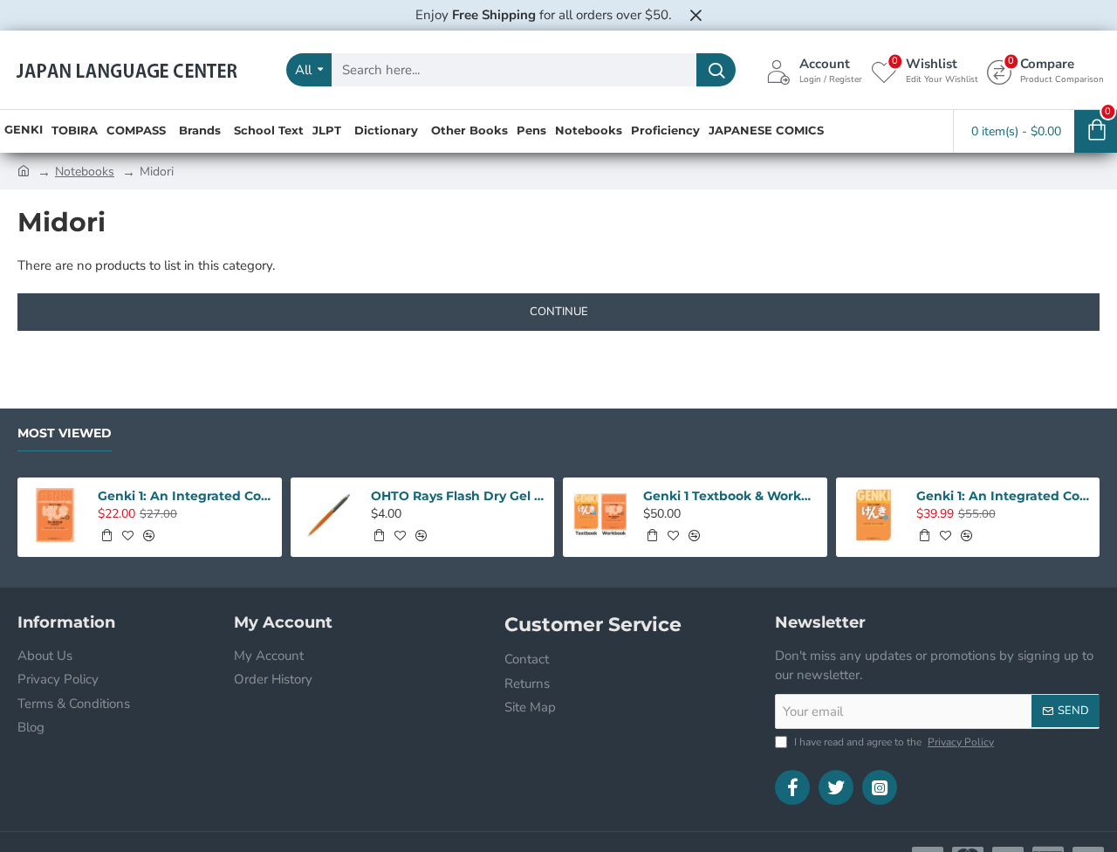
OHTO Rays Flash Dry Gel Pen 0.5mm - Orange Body (457, 496)
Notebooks (84, 171)
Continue (559, 312)
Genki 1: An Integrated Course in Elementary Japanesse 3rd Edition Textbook (1002, 496)
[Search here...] (716, 69)
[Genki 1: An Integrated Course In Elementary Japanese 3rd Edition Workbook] (55, 515)
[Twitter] (836, 787)
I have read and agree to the (892, 742)
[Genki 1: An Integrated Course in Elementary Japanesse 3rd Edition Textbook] (873, 515)
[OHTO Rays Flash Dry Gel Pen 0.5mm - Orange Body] (328, 515)
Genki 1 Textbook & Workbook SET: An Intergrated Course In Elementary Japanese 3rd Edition (729, 496)
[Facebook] (792, 787)
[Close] (695, 15)
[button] (106, 535)
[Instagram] (879, 787)
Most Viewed (64, 433)
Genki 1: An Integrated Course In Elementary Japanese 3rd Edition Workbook (184, 496)
